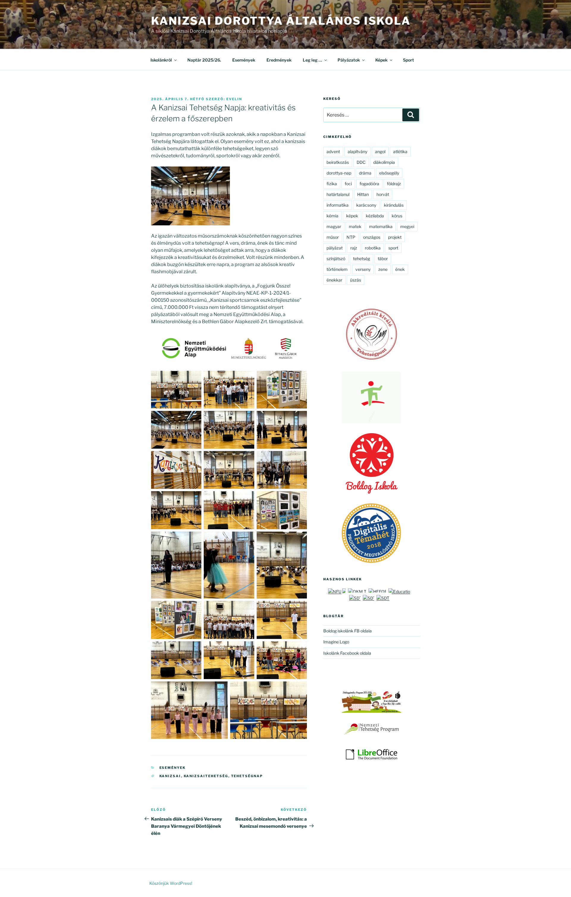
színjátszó (336, 258)
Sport (408, 59)
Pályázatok (349, 59)
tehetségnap (247, 776)
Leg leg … (312, 59)
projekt (394, 237)
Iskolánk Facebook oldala (347, 653)
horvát (383, 194)
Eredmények (278, 59)
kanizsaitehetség (206, 776)
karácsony (366, 205)
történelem (337, 269)
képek (352, 215)
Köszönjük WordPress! (170, 883)
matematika (381, 226)
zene (383, 269)
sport (393, 247)
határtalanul (338, 194)
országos (371, 237)
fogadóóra (369, 183)
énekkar (334, 279)
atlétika (400, 151)
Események (243, 59)
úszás (355, 279)
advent (333, 151)
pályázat (335, 247)
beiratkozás (338, 162)
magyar (334, 226)
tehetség (361, 258)
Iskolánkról (161, 59)
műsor (333, 237)
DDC (361, 162)
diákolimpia (384, 162)
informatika (338, 205)
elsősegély (389, 172)
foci (348, 183)
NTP (350, 237)
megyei (407, 226)
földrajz (394, 183)
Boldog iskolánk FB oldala (347, 630)
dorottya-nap (339, 172)
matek (355, 226)
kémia (332, 215)
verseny (363, 269)
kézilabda (375, 215)
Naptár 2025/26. (204, 59)
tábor (383, 258)
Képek (381, 59)
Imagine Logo (336, 641)
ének (400, 269)
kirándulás (394, 205)
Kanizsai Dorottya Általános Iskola (281, 20)
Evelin (234, 99)
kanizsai (170, 776)
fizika (332, 183)
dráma (365, 172)
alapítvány (357, 151)
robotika (373, 247)
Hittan (363, 194)
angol (380, 151)
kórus (397, 215)
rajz (353, 247)
